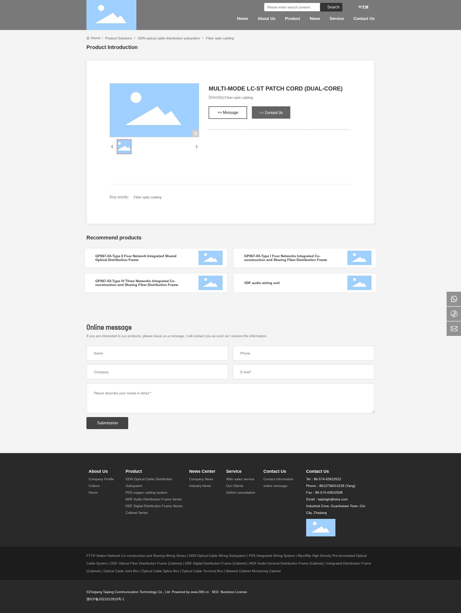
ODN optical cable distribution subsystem (169, 38)
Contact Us (274, 471)
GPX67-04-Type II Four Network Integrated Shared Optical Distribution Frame (135, 258)
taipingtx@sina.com (333, 499)
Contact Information (278, 479)
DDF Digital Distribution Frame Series (154, 506)
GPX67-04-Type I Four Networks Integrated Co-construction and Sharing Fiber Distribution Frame (285, 258)
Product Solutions (118, 38)
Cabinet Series (137, 513)
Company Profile (101, 479)
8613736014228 (331, 486)
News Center (202, 471)
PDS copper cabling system (146, 492)
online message (275, 486)
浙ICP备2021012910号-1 (105, 599)
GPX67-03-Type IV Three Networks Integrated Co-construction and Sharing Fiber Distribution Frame (136, 283)
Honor (93, 492)
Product (134, 471)
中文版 (363, 7)
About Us (98, 471)
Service (234, 471)
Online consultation (240, 492)
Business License (234, 592)
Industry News (200, 486)
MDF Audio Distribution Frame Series (154, 499)
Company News (201, 479)
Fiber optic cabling (220, 38)
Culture (94, 486)
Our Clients (234, 486)
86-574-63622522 (327, 479)
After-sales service (240, 479)
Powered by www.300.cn (191, 592)
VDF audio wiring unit (262, 283)
